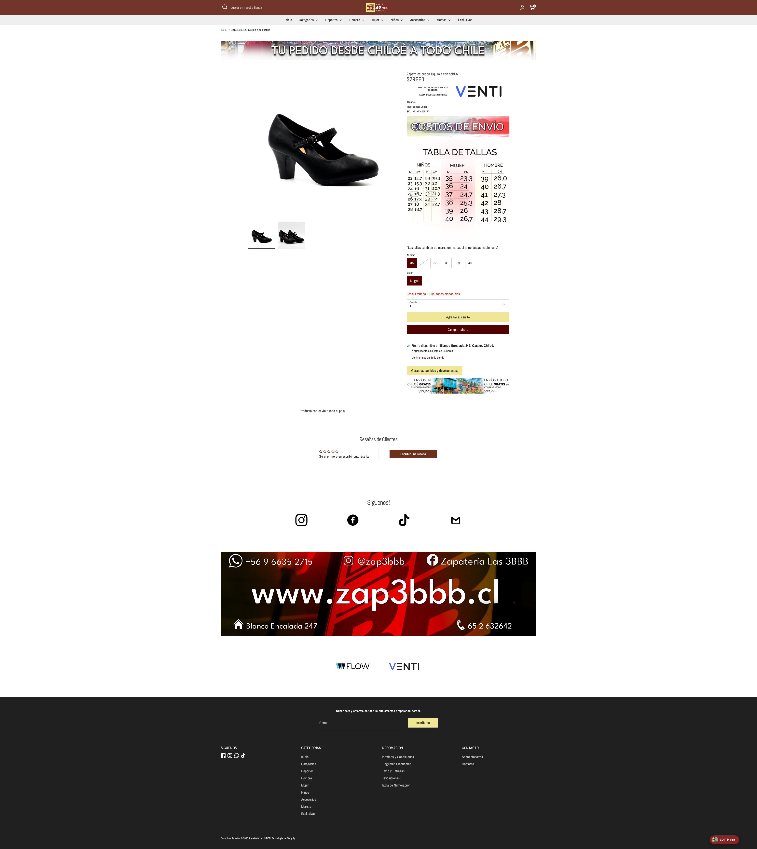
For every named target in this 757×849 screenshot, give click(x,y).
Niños (395, 19)
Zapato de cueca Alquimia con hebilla (250, 30)
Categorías (307, 19)
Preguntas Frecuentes (396, 763)
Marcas (442, 19)
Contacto (468, 763)
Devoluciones (390, 778)
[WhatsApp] (236, 755)
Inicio (288, 19)
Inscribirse (423, 722)
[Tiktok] (243, 755)
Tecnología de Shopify (283, 838)
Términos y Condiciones (397, 756)
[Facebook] (223, 755)
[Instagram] (229, 755)
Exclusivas (465, 19)
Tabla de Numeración (395, 785)
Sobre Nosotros (472, 756)
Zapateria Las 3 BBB (260, 838)
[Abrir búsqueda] (225, 7)
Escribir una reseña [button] (413, 454)
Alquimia (411, 102)
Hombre (355, 19)
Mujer (376, 19)
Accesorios (418, 19)
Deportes (331, 19)
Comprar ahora (458, 329)
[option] (321, 147)
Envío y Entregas (393, 771)
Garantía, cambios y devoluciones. (434, 370)
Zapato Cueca (420, 106)
